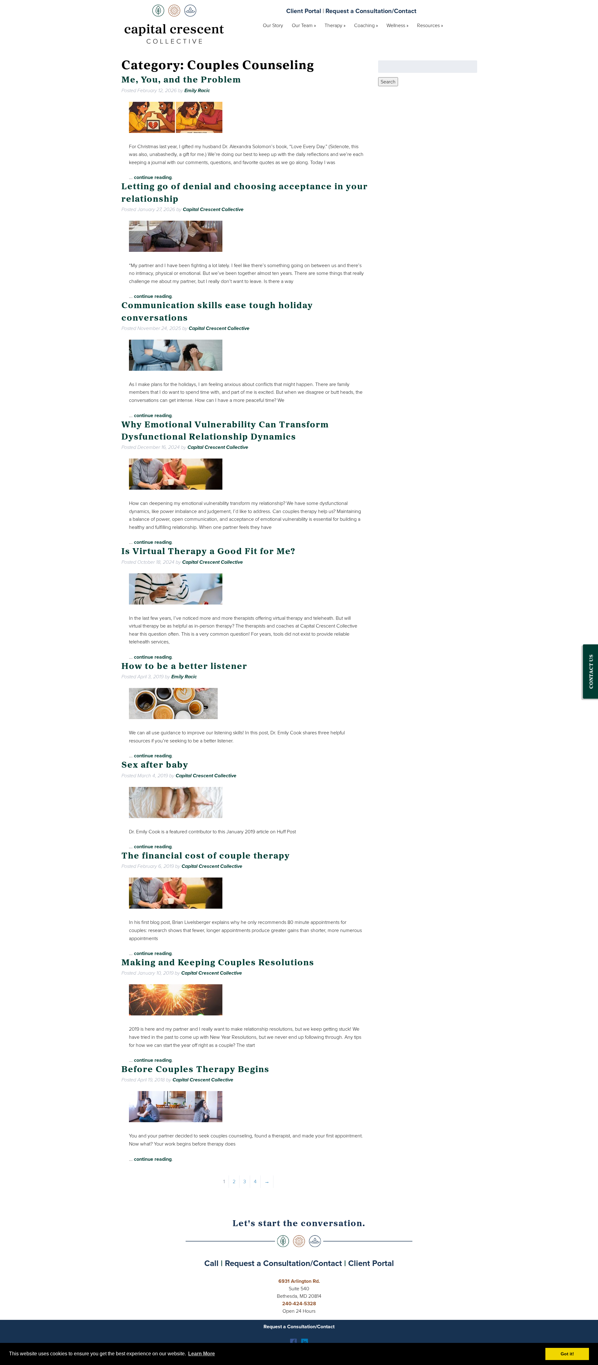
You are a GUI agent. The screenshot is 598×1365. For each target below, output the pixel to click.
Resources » (430, 25)
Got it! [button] (567, 1353)
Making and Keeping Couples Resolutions (217, 963)
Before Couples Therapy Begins (195, 1070)
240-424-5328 (299, 1303)
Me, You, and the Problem (181, 80)
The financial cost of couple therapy (205, 856)
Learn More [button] (201, 1353)
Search (388, 81)
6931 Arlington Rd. (299, 1281)
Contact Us (591, 671)
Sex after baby (154, 765)
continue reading (153, 177)
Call (211, 1263)
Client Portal (303, 11)
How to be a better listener (184, 666)
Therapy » (335, 25)
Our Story (273, 25)
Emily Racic (197, 90)
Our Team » (304, 25)
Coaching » (366, 25)
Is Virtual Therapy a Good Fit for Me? (208, 552)
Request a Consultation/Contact (370, 11)
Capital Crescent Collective (213, 209)
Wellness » (397, 25)
